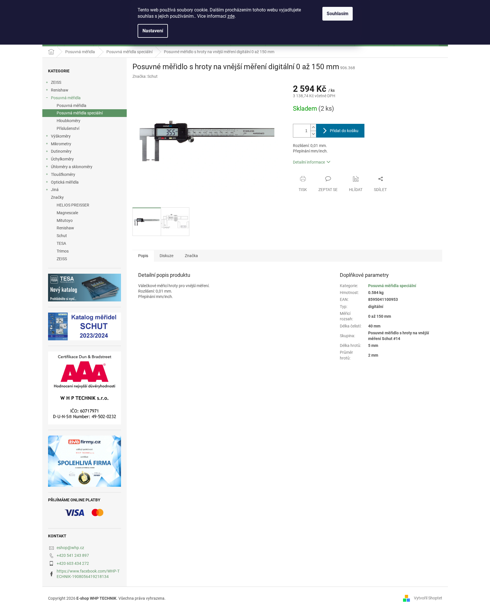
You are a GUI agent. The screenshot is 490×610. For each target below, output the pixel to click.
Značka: (145, 76)
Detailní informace (309, 162)
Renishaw (59, 90)
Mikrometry (61, 144)
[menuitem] (84, 205)
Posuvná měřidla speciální (80, 113)
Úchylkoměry (62, 159)
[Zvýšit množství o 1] (313, 127)
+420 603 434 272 (73, 563)
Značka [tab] (191, 255)
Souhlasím (337, 13)
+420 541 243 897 (73, 555)
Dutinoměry (61, 151)
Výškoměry (61, 136)
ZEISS (56, 82)
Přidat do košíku (344, 130)
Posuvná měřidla (66, 98)
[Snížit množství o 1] (313, 134)
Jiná (55, 189)
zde (231, 16)
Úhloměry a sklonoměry (71, 166)
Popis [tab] (143, 255)
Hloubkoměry (68, 120)
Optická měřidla (65, 182)
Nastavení (152, 30)
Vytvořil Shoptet (428, 598)
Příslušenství (68, 128)
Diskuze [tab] (166, 255)
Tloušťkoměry (63, 174)
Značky (57, 197)
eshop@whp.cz (70, 547)
